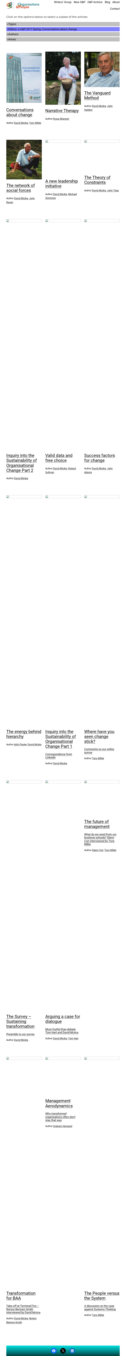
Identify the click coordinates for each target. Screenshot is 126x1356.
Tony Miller (35, 122)
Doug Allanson (61, 118)
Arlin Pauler (20, 744)
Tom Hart (73, 1038)
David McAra (21, 122)
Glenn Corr (97, 850)
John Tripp (113, 190)
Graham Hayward (62, 1126)
